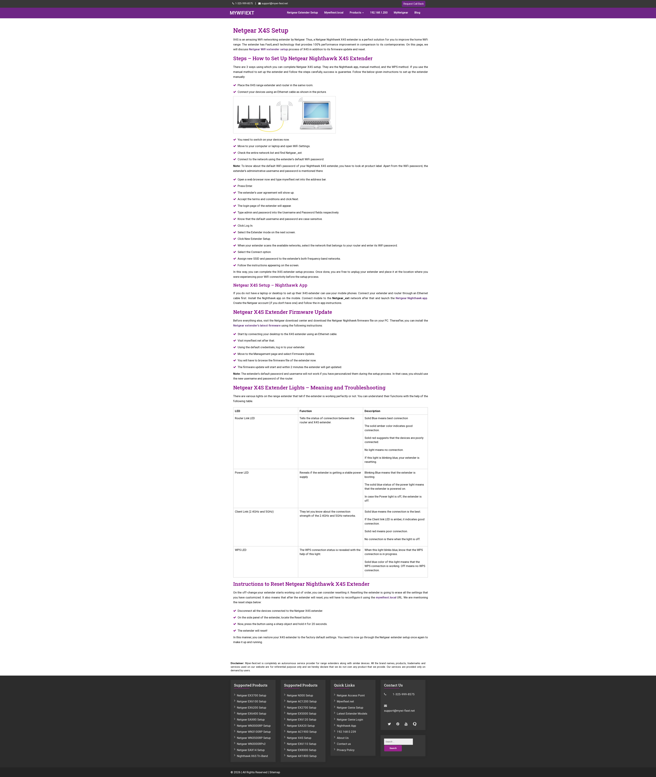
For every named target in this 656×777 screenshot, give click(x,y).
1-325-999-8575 (244, 3)
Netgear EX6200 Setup (251, 707)
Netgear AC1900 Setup (302, 731)
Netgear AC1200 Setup (302, 701)
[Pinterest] (396, 724)
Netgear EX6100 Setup (251, 701)
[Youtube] (404, 724)
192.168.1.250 (378, 12)
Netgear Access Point (351, 695)
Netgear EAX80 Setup (251, 719)
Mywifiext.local (333, 12)
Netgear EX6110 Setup (301, 744)
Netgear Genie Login (350, 719)
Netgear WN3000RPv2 (251, 744)
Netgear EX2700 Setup (301, 707)
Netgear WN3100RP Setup (254, 731)
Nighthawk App (346, 725)
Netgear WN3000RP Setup (254, 725)
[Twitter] (388, 724)
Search (393, 748)
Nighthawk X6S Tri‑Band (252, 756)
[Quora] (413, 723)
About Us (343, 738)
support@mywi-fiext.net (275, 3)
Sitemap (274, 772)
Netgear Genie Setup (350, 707)
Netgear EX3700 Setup (251, 695)
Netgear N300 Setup (300, 695)
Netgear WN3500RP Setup (254, 738)
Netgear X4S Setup (299, 738)
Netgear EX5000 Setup (301, 713)
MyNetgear (401, 12)
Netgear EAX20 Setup (301, 725)
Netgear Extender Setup (302, 12)
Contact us (344, 744)
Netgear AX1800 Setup (302, 756)
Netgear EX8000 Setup (301, 750)
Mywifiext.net (345, 701)
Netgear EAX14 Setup (251, 750)
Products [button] (356, 12)
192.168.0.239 (346, 731)
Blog (417, 12)
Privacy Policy (345, 750)
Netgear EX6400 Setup (251, 713)
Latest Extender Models (352, 713)
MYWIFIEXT (242, 13)
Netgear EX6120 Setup (301, 719)
